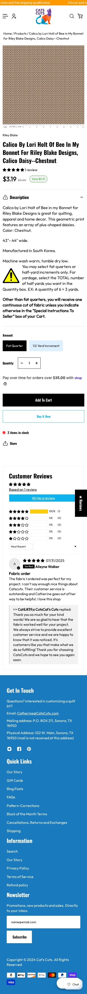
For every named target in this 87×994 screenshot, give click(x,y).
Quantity (8, 363)
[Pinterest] (29, 749)
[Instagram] (9, 749)
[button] (14, 170)
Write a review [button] (43, 498)
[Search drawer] (71, 16)
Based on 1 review (23, 489)
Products (20, 33)
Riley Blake (10, 135)
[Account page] (14, 16)
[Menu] (5, 16)
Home (7, 33)
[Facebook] (19, 749)
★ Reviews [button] (81, 503)
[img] (34, 560)
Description (19, 197)
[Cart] (80, 16)
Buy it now (43, 416)
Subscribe (19, 937)
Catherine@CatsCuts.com (38, 713)
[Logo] (43, 16)
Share (13, 443)
